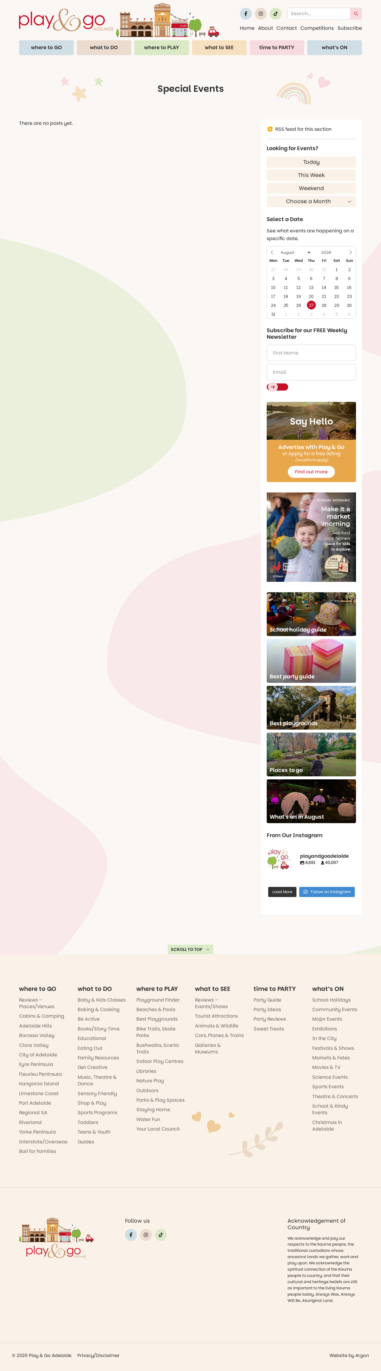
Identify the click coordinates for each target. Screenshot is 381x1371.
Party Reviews (270, 1019)
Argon (362, 1355)
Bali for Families (37, 1151)
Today (311, 162)
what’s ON (334, 47)
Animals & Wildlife (216, 1025)
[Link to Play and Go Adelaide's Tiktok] (276, 14)
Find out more (311, 471)
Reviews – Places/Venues (36, 1003)
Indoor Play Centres (159, 1061)
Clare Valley (34, 1045)
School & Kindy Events (330, 1109)
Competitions (317, 28)
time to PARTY (276, 47)
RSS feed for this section (303, 129)
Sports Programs (97, 1112)
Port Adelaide (35, 1103)
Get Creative (92, 1067)
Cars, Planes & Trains (219, 1035)
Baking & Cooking (99, 1009)
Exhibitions (324, 1028)
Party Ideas (267, 1009)
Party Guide (267, 1000)
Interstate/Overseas (43, 1141)
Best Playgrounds (157, 1019)
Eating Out (90, 1048)
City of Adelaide (38, 1054)
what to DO (104, 47)
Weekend (311, 188)
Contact (287, 28)
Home (247, 28)
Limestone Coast (39, 1093)
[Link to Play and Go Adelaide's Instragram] (261, 14)
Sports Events (328, 1086)
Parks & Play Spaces (160, 1100)
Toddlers (88, 1122)
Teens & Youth (94, 1131)
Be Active (89, 1019)
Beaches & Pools (155, 1009)
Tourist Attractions (216, 1016)
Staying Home (153, 1109)
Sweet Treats (269, 1028)
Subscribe (350, 28)
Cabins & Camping (41, 1016)
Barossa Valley (36, 1035)
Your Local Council (158, 1129)
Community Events (334, 1009)
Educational (92, 1038)
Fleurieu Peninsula (40, 1074)
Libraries (146, 1071)
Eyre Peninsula (36, 1064)
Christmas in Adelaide (327, 1125)
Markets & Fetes (331, 1057)
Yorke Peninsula (37, 1131)
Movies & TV (326, 1067)
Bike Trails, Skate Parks (156, 1032)
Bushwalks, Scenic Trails (157, 1048)
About (265, 28)
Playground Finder (158, 1000)
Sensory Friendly (97, 1093)
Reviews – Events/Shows (211, 1003)
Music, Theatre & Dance (97, 1080)
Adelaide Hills (35, 1025)
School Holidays (331, 1000)
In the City (324, 1038)
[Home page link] (119, 20)
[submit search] (356, 14)
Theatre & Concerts (335, 1096)
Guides (86, 1141)
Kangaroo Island (39, 1083)
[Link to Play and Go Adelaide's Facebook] (246, 14)
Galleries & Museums (208, 1048)
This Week (311, 175)
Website (338, 1355)
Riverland (30, 1122)
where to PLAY (161, 47)
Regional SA (33, 1112)
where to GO (46, 47)
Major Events (327, 1019)
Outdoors (147, 1090)
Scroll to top (186, 949)
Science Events (330, 1077)
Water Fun (148, 1119)
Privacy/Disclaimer (98, 1355)
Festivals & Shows (333, 1048)
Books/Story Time (99, 1028)
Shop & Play (92, 1103)
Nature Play (150, 1080)
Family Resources (98, 1057)
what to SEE (219, 47)
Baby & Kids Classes (102, 1000)
